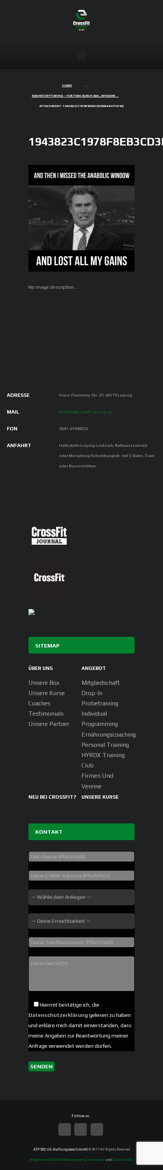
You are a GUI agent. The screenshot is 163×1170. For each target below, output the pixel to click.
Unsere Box (44, 682)
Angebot (94, 668)
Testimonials (46, 713)
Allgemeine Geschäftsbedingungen (57, 1159)
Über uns (40, 668)
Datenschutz (123, 1159)
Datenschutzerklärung (58, 1015)
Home (67, 85)
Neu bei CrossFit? (52, 797)
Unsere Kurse (46, 693)
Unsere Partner (48, 723)
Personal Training (105, 744)
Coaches (39, 703)
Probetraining (100, 703)
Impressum (95, 1159)
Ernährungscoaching (109, 734)
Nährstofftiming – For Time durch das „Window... (75, 96)
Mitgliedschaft (101, 682)
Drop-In (92, 693)
